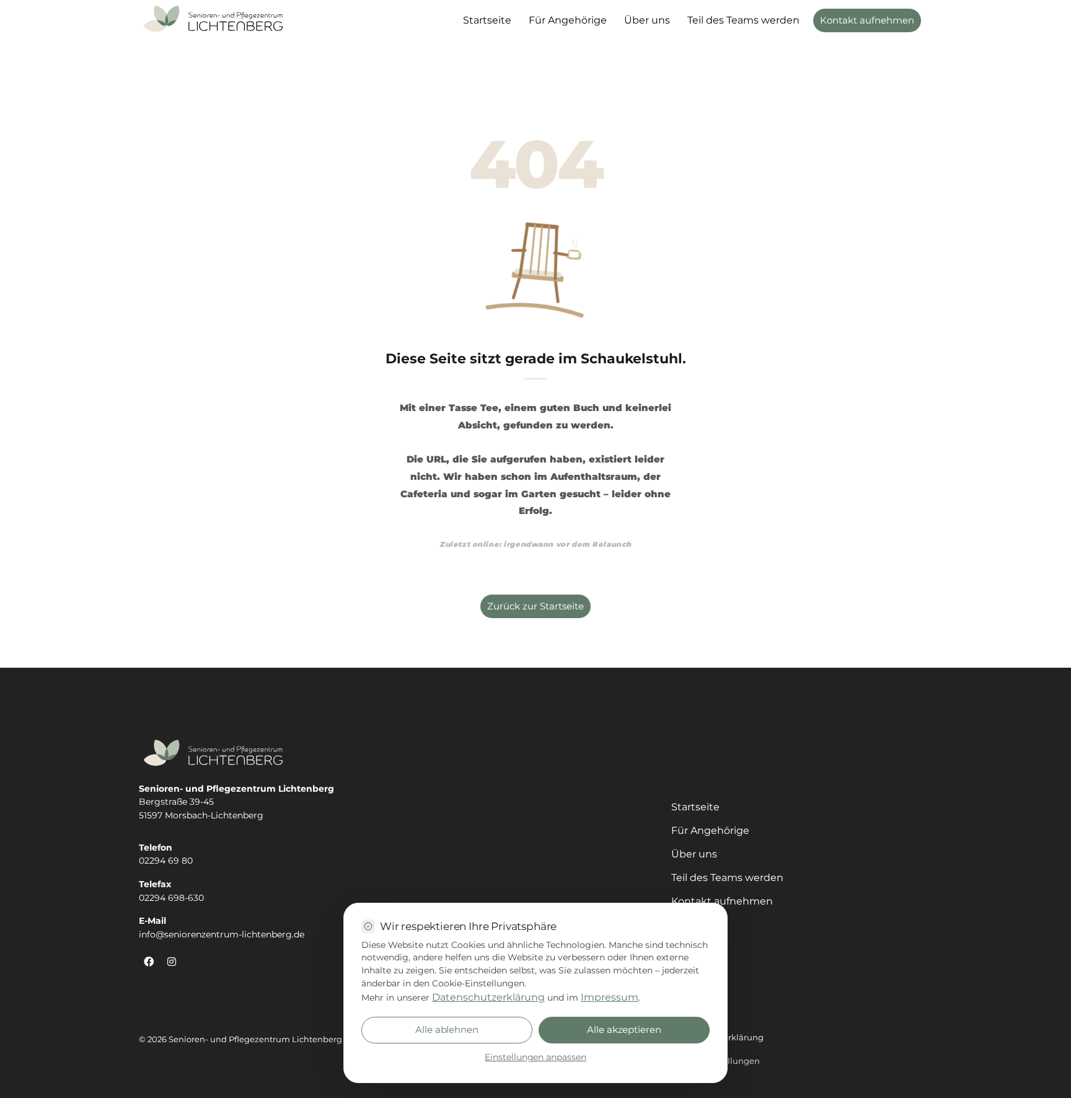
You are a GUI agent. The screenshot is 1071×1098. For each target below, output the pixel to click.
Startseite (487, 20)
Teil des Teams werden (743, 20)
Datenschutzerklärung (488, 997)
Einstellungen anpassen (535, 1057)
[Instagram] (172, 962)
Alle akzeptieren (624, 1029)
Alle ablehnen (446, 1029)
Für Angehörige (568, 20)
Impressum (609, 997)
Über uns (647, 20)
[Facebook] (149, 962)
